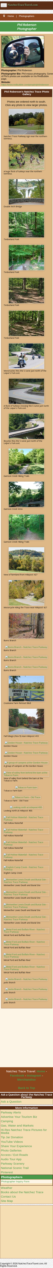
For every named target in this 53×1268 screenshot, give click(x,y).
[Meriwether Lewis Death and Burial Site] (26, 881)
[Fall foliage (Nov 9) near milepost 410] (26, 721)
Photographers (11, 1177)
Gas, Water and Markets (17, 1125)
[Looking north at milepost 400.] (26, 807)
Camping (7, 1121)
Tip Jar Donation (12, 1137)
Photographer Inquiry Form (15, 1181)
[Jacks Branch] (26, 979)
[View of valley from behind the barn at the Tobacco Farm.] (26, 774)
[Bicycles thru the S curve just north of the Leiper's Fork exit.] (26, 426)
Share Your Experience (16, 1146)
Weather (6, 1187)
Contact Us (8, 1196)
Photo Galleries (11, 1150)
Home (41, 1071)
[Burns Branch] (26, 626)
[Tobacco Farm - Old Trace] (26, 797)
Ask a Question (11, 1101)
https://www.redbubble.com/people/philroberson (25, 85)
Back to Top (26, 1087)
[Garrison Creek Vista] (26, 494)
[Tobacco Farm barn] (26, 787)
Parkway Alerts (11, 1112)
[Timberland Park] (26, 225)
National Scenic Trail (15, 1168)
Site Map (7, 1200)
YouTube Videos (12, 1141)
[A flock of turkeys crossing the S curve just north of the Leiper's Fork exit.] (26, 391)
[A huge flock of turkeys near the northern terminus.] (26, 157)
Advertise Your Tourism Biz (19, 1116)
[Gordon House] (26, 742)
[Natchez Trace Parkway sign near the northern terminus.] (26, 122)
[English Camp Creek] (26, 868)
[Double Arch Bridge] (26, 192)
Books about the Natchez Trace (22, 1192)
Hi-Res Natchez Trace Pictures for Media (24, 1131)
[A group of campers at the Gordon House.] (26, 762)
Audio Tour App (11, 1159)
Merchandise (26, 1079)
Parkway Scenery (12, 1163)
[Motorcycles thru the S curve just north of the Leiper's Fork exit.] (26, 356)
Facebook (17, 1075)
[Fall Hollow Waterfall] (26, 818)
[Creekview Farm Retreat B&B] (26, 688)
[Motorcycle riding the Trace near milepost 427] (26, 593)
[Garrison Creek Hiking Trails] (26, 461)
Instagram (34, 1075)
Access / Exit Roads (14, 1154)
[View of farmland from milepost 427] (26, 560)
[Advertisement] (26, 1039)
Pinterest (7, 1172)
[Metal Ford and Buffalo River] (26, 930)
